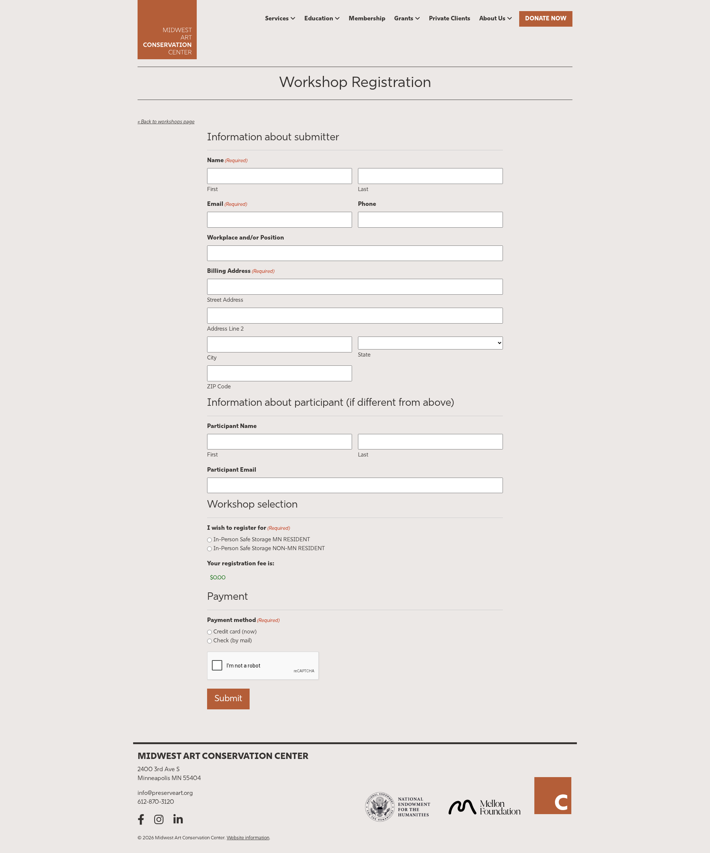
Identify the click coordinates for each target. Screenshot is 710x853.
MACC (189, 29)
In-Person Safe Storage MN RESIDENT (261, 540)
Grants (403, 19)
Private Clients (449, 19)
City (212, 358)
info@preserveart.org (165, 793)
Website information (248, 838)
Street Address (225, 300)
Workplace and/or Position (245, 238)
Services (277, 19)
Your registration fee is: (240, 564)
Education (318, 19)
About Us (492, 19)
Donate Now (546, 19)
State (364, 355)
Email (227, 204)
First (212, 190)
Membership (367, 19)
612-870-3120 (156, 802)
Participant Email (231, 470)
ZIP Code (219, 387)
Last (363, 190)
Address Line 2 (225, 329)
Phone (367, 204)
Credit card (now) (235, 632)
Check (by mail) (232, 641)
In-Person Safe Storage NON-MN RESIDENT (269, 549)
